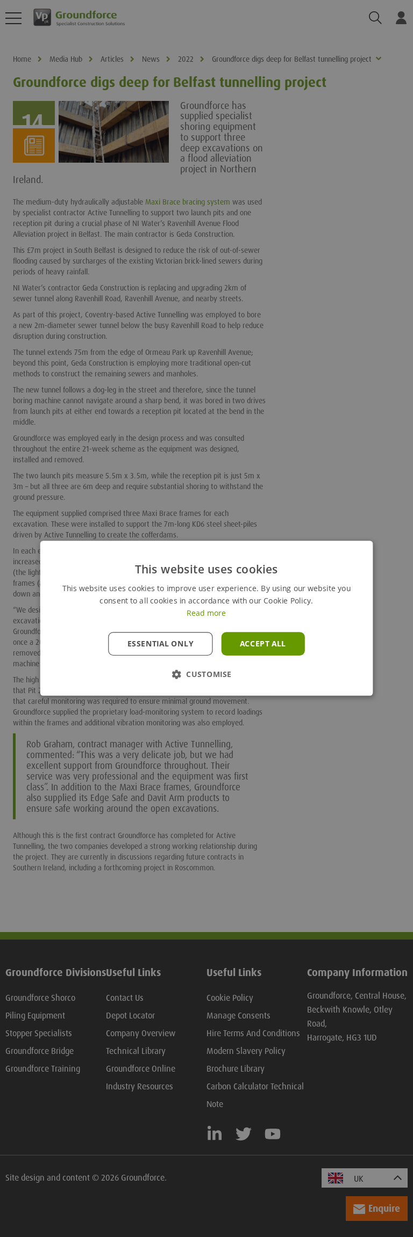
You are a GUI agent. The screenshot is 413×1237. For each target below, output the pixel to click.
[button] (206, 674)
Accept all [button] (263, 643)
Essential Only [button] (160, 643)
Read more (206, 613)
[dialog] (206, 618)
